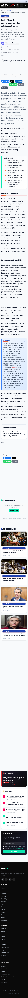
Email (22, 84)
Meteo (3, 917)
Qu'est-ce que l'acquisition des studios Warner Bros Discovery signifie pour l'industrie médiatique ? (12, 434)
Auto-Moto (4, 920)
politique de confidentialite (16, 848)
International (4, 891)
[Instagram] (10, 879)
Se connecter (14, 510)
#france (4, 446)
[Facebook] (6, 879)
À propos (3, 966)
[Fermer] (26, 2)
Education (3, 944)
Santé (2, 904)
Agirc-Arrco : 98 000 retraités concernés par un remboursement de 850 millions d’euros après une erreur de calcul (15, 803)
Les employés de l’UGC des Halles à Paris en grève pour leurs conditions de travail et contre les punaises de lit (15, 810)
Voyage (3, 931)
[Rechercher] (17, 5)
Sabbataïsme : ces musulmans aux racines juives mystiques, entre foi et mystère (15, 816)
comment (14, 367)
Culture (3, 909)
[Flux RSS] (13, 879)
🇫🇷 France (5, 16)
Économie (3, 896)
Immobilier (3, 928)
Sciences (3, 901)
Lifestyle (3, 934)
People (3, 912)
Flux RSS (3, 979)
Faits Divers (4, 942)
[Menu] (25, 5)
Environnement (5, 915)
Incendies (3, 955)
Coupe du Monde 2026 (7, 950)
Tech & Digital (4, 899)
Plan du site (4, 982)
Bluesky (6, 84)
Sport (2, 907)
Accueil (3, 10)
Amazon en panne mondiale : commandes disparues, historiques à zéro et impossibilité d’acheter (15, 823)
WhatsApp (14, 84)
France (9, 10)
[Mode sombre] (21, 5)
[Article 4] (15, 784)
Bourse (3, 939)
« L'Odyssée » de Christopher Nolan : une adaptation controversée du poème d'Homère (15, 796)
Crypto (3, 936)
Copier (5, 87)
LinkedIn (20, 81)
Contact (3, 971)
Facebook (6, 81)
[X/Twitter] (2, 879)
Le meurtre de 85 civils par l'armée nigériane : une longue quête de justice (14, 778)
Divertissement (5, 947)
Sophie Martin (9, 42)
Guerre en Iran (5, 952)
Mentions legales (5, 974)
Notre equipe (4, 969)
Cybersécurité (5, 958)
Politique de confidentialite (8, 977)
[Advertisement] (14, 482)
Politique (3, 893)
